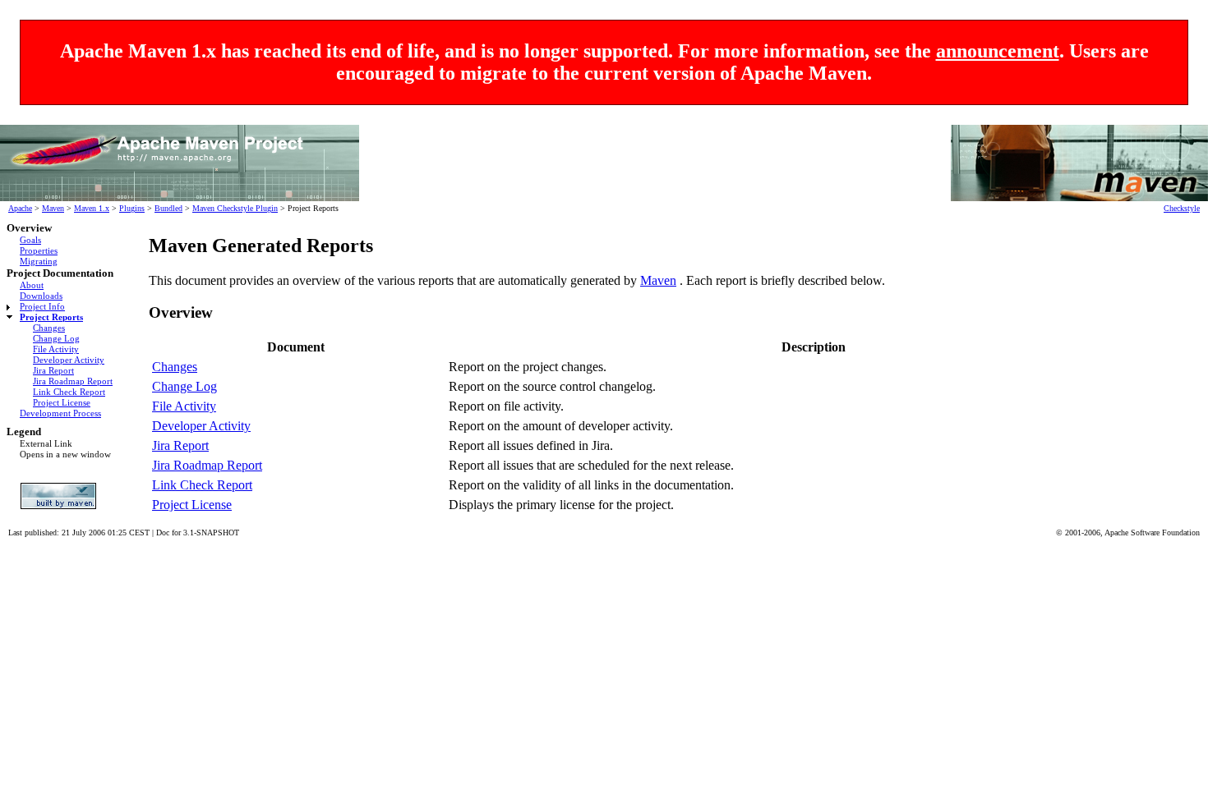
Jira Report (53, 370)
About (32, 285)
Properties (39, 250)
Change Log (56, 338)
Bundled (168, 208)
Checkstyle (1182, 208)
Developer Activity (68, 360)
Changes (49, 328)
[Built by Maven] (63, 496)
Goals (30, 240)
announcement (997, 51)
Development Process (60, 413)
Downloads (41, 296)
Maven (53, 208)
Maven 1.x (91, 208)
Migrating (39, 261)
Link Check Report (69, 392)
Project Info (42, 306)
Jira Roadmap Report (73, 381)
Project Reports (51, 317)
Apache (20, 208)
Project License (61, 402)
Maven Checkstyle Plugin (235, 208)
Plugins (132, 208)
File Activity (56, 349)
